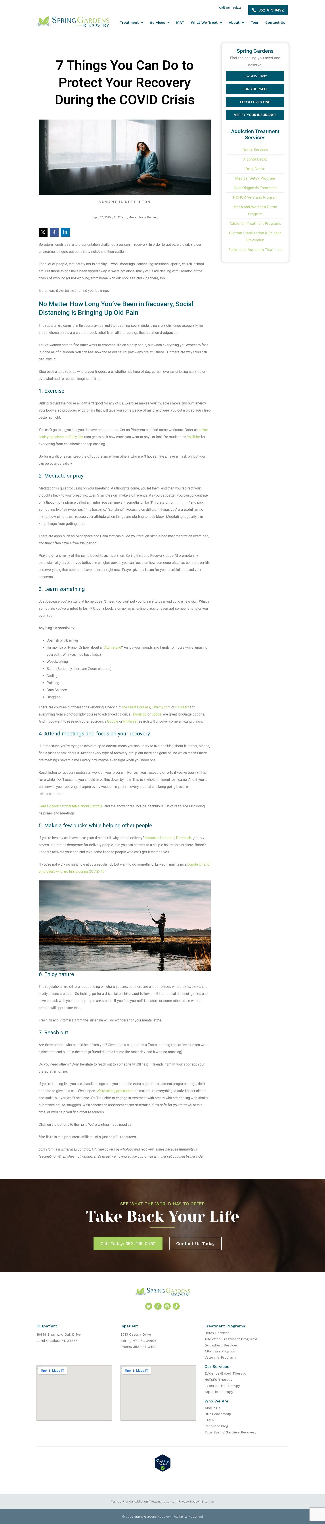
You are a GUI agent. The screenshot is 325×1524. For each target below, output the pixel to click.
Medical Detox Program (255, 178)
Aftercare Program (220, 1351)
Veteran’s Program (220, 1357)
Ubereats (167, 838)
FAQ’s (209, 1420)
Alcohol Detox (255, 159)
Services (157, 22)
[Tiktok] (176, 1306)
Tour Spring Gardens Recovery (230, 1432)
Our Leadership (218, 1414)
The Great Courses (135, 707)
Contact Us (275, 22)
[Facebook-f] (157, 1306)
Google (112, 721)
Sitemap (208, 1501)
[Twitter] (148, 1306)
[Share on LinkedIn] (65, 232)
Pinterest (130, 721)
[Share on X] (43, 232)
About (234, 22)
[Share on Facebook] (54, 232)
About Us (212, 1408)
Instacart (152, 838)
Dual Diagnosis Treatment (255, 188)
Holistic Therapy (218, 1379)
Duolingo (140, 714)
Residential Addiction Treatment (255, 249)
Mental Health (137, 217)
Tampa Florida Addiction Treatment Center (143, 1501)
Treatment (129, 22)
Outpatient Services (221, 1345)
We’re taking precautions (115, 1091)
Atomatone (112, 647)
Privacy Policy (188, 1501)
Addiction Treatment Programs (255, 223)
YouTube (193, 437)
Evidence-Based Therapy (226, 1373)
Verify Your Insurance (255, 115)
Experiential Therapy (222, 1386)
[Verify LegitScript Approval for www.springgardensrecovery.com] (163, 1470)
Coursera (182, 707)
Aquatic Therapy (219, 1392)
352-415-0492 (255, 76)
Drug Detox (255, 168)
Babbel (156, 714)
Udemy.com (161, 707)
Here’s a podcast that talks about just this (70, 806)
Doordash (183, 838)
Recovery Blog (216, 1426)
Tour (255, 22)
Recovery (152, 217)
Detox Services (255, 149)
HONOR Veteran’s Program (255, 197)
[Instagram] (167, 1306)
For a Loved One (255, 102)
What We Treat (204, 22)
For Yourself (255, 89)
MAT (180, 22)
